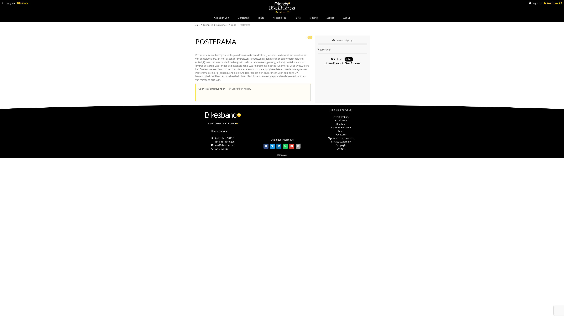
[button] (310, 37)
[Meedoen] (288, 12)
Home (197, 24)
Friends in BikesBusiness (215, 24)
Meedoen (280, 12)
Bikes (233, 24)
